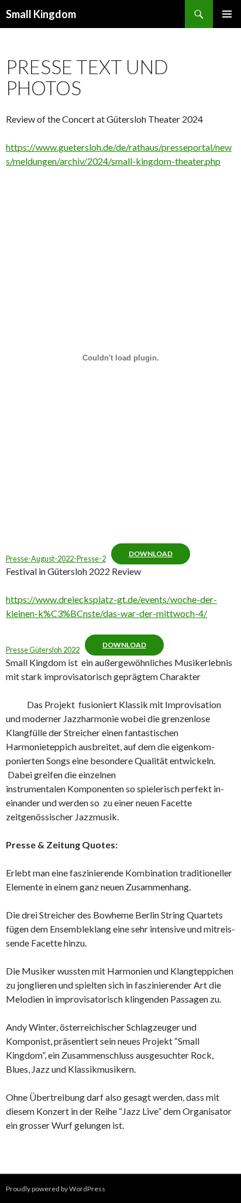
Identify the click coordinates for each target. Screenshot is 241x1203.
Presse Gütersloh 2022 (43, 649)
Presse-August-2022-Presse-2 (56, 558)
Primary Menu (227, 14)
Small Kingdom (41, 14)
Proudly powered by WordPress (55, 1188)
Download (151, 553)
